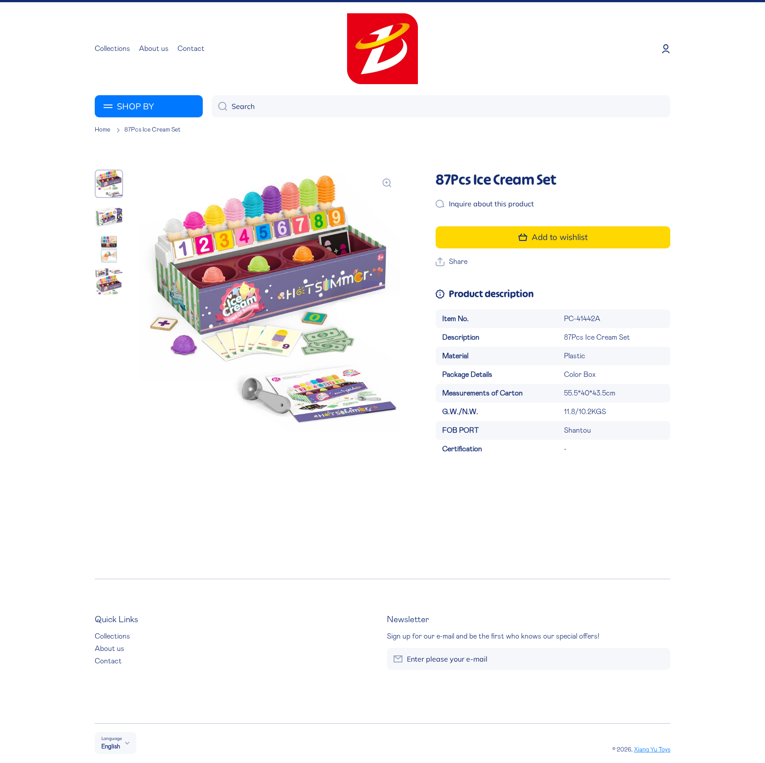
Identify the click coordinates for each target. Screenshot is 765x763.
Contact (108, 661)
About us (109, 648)
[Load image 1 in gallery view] (109, 184)
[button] (452, 262)
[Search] (219, 106)
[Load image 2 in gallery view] (109, 216)
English (110, 747)
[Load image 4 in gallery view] (109, 282)
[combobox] (441, 106)
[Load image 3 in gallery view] (109, 249)
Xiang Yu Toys (652, 750)
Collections (112, 636)
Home (102, 130)
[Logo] (382, 48)
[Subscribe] (659, 659)
